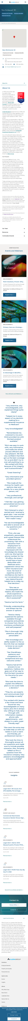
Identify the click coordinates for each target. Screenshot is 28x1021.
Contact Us (13, 909)
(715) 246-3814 (19, 64)
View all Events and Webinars (13, 393)
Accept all (14, 1018)
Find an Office (13, 905)
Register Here (9, 294)
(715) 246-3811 (8, 64)
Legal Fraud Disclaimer (8, 918)
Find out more (7, 801)
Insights (3, 982)
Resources (5, 232)
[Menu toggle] (3, 2)
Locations (6, 23)
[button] (14, 37)
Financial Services (6, 15)
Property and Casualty (7, 13)
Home (3, 23)
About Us (4, 83)
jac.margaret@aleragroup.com (13, 66)
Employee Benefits (18, 13)
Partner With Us (5, 999)
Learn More (14, 1012)
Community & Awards (8, 235)
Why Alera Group (5, 989)
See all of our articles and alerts (13, 890)
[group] (14, 583)
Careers (3, 1002)
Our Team (5, 228)
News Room (4, 992)
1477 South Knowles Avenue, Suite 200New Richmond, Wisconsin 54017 (14, 60)
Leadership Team (5, 995)
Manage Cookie (14, 1015)
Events (3, 979)
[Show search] (25, 2)
